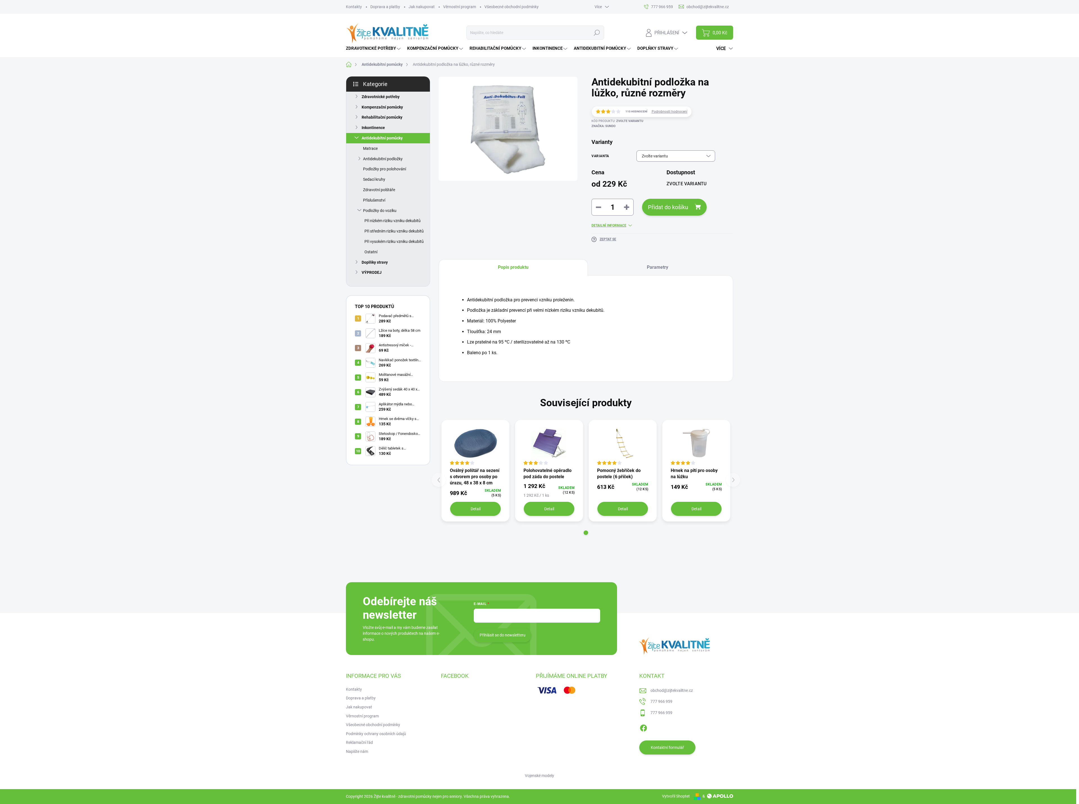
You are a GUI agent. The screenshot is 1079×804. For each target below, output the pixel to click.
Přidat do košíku (668, 207)
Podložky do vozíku (379, 210)
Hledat (596, 32)
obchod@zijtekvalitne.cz (671, 690)
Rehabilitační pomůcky (382, 117)
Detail (475, 509)
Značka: (603, 126)
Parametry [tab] (657, 267)
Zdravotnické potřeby (381, 96)
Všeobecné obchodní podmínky (511, 6)
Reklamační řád (359, 742)
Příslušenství (374, 200)
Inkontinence (373, 127)
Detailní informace (608, 225)
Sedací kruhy (374, 179)
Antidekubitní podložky (383, 159)
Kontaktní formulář (667, 747)
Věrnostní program (459, 6)
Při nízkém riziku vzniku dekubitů (392, 220)
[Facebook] (643, 727)
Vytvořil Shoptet (676, 796)
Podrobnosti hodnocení (669, 112)
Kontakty (354, 6)
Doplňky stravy (375, 262)
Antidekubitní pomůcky (382, 138)
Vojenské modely (539, 775)
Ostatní (370, 252)
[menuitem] (374, 48)
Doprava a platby (385, 6)
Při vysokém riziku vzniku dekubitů (394, 241)
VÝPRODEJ (372, 272)
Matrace (370, 148)
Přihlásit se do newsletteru (502, 635)
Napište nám (357, 751)
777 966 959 (661, 701)
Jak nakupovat (422, 6)
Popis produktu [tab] (513, 267)
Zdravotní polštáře (379, 190)
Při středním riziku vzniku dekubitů (394, 231)
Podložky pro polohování (384, 169)
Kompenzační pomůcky (382, 107)
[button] (586, 532)
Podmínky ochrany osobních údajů (376, 733)
